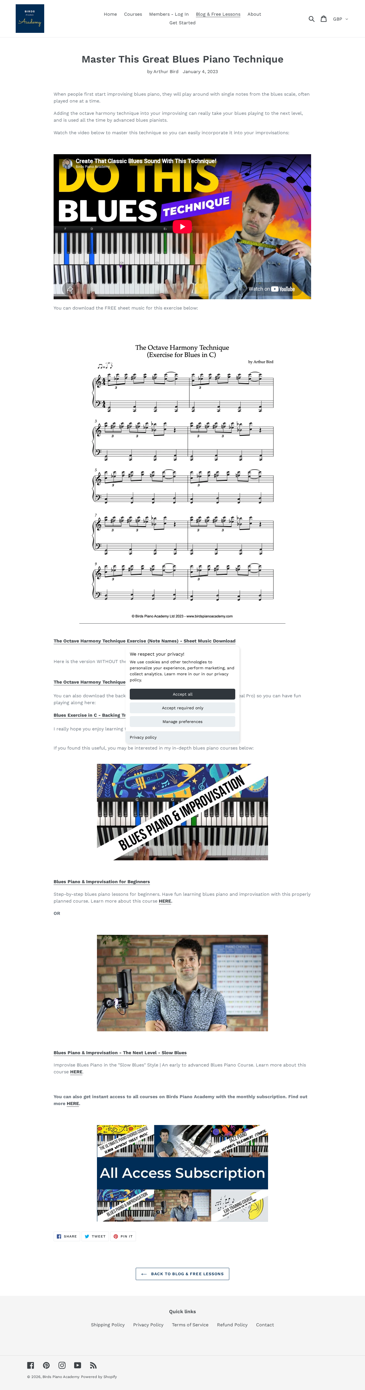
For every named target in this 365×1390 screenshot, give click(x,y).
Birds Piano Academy (61, 1377)
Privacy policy (143, 737)
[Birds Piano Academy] (182, 1173)
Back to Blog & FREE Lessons (187, 1274)
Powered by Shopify (99, 1377)
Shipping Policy (108, 1324)
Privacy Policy (148, 1324)
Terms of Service (190, 1324)
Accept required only (182, 708)
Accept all (182, 694)
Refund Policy (232, 1324)
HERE (165, 901)
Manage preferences (182, 721)
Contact (265, 1324)
